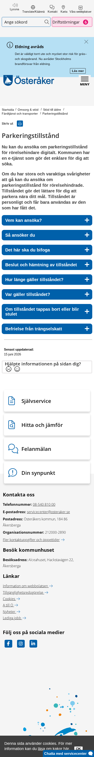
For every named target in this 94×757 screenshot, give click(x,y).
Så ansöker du (20, 235)
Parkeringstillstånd (55, 113)
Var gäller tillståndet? (27, 294)
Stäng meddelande (85, 42)
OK (78, 749)
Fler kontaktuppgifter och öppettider (31, 539)
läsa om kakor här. (54, 748)
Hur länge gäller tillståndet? (34, 279)
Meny (84, 84)
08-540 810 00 (44, 504)
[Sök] (46, 22)
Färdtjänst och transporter (20, 113)
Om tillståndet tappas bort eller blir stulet (42, 311)
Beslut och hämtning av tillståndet (41, 264)
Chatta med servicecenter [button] (66, 753)
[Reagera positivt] (17, 369)
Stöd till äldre (52, 109)
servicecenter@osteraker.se (48, 511)
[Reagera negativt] (8, 369)
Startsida (8, 109)
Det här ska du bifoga (27, 250)
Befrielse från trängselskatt (33, 328)
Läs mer (79, 71)
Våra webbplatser (80, 11)
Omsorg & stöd (28, 109)
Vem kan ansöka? (23, 220)
